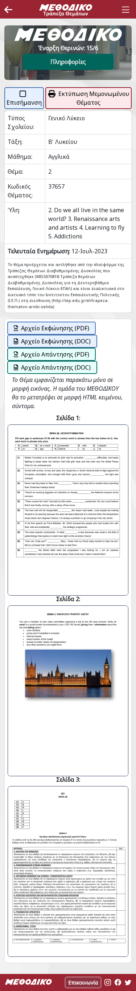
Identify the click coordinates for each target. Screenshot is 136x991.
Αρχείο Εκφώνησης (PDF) (55, 328)
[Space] (65, 10)
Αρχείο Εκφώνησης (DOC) (56, 341)
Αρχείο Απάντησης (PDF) (55, 354)
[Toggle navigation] (125, 10)
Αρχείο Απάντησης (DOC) (56, 367)
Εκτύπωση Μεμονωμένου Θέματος (93, 98)
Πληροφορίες (68, 62)
